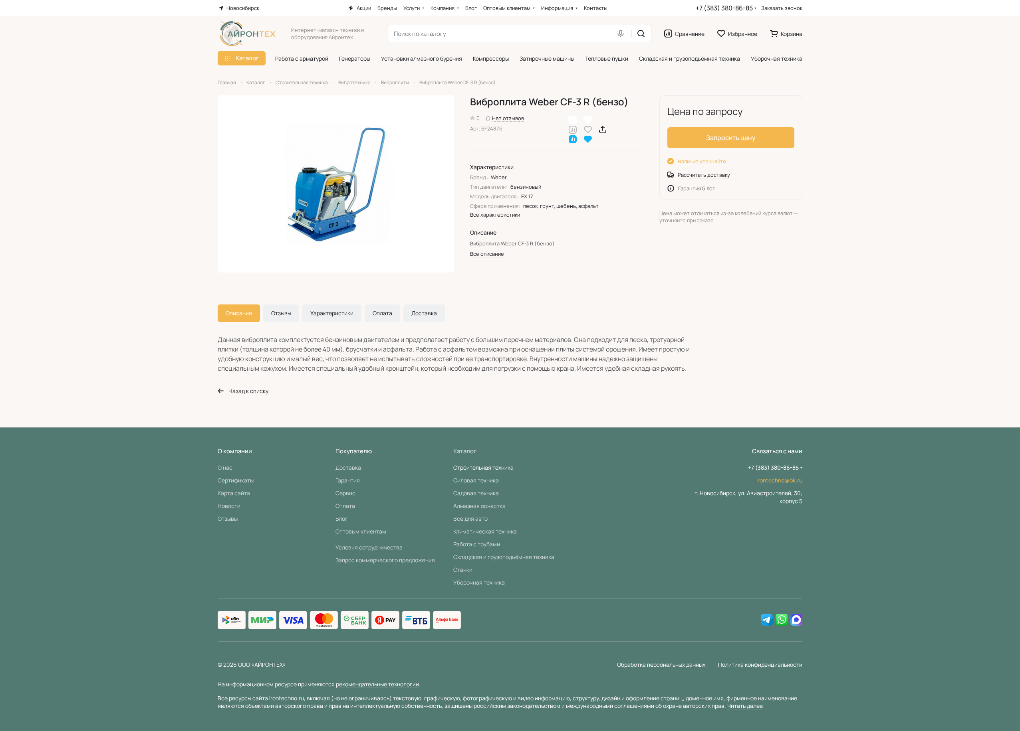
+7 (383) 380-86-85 (724, 8)
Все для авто (470, 518)
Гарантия (347, 480)
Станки (462, 569)
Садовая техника (476, 493)
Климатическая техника (485, 531)
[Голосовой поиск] (622, 33)
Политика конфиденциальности (760, 664)
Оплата (382, 313)
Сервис (345, 493)
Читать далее (745, 705)
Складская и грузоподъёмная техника (503, 557)
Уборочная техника (479, 582)
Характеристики (331, 313)
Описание (239, 313)
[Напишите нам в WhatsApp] (782, 620)
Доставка (424, 313)
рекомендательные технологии (377, 684)
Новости (229, 506)
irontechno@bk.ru (779, 480)
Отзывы (281, 313)
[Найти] (641, 33)
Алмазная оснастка (479, 506)
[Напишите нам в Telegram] (767, 620)
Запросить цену (731, 137)
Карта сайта (234, 493)
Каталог (464, 451)
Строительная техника (483, 467)
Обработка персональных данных (661, 664)
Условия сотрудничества (369, 547)
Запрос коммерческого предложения (385, 560)
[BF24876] (336, 184)
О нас (225, 467)
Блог (341, 518)
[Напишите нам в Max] (796, 620)
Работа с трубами (476, 544)
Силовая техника (476, 480)
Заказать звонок (781, 8)
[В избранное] (587, 129)
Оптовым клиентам (360, 531)
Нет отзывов (508, 118)
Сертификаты (236, 480)
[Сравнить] (572, 129)
